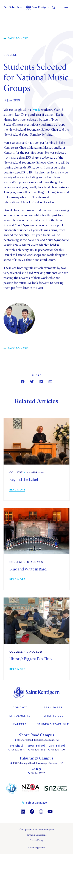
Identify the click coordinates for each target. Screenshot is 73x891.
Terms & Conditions (37, 834)
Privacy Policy (36, 840)
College (10, 55)
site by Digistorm (36, 847)
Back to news (18, 38)
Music (36, 110)
